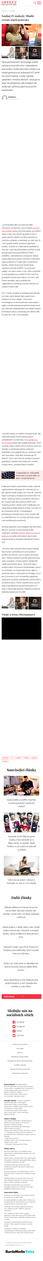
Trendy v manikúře (23, 1101)
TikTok (19, 1031)
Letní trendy (8, 1096)
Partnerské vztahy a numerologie (15, 1104)
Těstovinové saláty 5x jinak (13, 1130)
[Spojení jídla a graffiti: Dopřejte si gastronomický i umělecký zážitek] (21, 795)
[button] (34, 2)
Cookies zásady (20, 1065)
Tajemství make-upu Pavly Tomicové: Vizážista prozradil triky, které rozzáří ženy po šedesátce (21, 950)
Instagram (20, 1026)
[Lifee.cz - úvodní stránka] (9, 3)
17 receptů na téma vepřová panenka (19, 1132)
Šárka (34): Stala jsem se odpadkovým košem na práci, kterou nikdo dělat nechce (21, 966)
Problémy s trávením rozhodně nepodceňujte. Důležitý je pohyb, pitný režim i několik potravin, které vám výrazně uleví (19, 1231)
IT (12, 758)
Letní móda (23, 1094)
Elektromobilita (9, 1114)
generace (5, 758)
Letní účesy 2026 (10, 1112)
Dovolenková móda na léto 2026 (15, 1110)
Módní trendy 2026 (10, 1094)
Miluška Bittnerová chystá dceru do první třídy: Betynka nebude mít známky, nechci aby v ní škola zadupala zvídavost (18, 1180)
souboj (26, 758)
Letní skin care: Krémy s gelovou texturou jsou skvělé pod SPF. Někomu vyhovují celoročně (18, 1209)
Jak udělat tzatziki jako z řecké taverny (18, 1121)
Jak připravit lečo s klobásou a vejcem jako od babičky (20, 1135)
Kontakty (19, 1048)
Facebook (20, 1022)
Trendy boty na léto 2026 (13, 1108)
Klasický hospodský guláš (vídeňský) (16, 1126)
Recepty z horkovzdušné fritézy (16, 1144)
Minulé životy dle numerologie (14, 1102)
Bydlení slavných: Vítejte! (13, 1092)
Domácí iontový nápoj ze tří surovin (16, 1123)
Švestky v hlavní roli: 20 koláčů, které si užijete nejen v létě (17, 1141)
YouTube (20, 1035)
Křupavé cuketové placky (12, 1125)
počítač (18, 758)
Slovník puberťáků (10, 1086)
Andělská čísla (19, 1088)
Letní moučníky (22, 1112)
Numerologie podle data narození (16, 1090)
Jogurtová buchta (12, 1138)
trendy (5, 761)
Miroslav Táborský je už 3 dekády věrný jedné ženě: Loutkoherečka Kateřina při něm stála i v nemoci (19, 1153)
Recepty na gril (19, 1096)
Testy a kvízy (8, 1088)
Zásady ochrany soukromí (20, 1069)
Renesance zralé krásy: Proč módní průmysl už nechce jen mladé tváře (19, 1196)
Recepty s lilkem (29, 1130)
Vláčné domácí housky (12, 1128)
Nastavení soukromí (20, 1073)
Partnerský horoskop (25, 1086)
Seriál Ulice (8, 1106)
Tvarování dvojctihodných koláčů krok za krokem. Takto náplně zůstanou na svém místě (18, 1224)
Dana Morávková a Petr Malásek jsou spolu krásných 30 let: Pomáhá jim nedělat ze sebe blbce (21, 983)
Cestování (29, 1088)
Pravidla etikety (21, 1084)
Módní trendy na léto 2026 (23, 1106)
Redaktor (12, 97)
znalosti (34, 758)
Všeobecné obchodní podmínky (20, 1061)
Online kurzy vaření (19, 1044)
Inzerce (20, 1052)
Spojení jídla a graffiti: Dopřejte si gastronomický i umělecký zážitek (21, 803)
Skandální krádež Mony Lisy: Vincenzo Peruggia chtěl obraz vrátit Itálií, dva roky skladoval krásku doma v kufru (18, 1187)
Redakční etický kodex (19, 1057)
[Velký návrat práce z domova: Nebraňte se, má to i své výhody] (21, 875)
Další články (9, 996)
